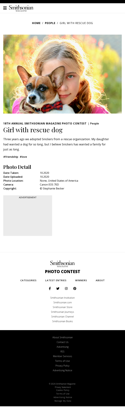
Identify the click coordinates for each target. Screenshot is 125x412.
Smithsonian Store (62, 307)
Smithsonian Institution (62, 297)
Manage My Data (63, 400)
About (100, 280)
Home (36, 23)
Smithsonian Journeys (62, 311)
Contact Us (63, 342)
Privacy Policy (62, 365)
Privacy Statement (63, 387)
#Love (23, 157)
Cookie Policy (62, 390)
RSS (62, 351)
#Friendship (10, 157)
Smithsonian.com (62, 302)
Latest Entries (55, 280)
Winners (81, 280)
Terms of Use (62, 360)
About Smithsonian (62, 337)
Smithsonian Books (62, 321)
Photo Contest (62, 271)
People (50, 23)
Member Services (62, 356)
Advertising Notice (62, 370)
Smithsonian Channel (62, 316)
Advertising (63, 346)
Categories (28, 280)
